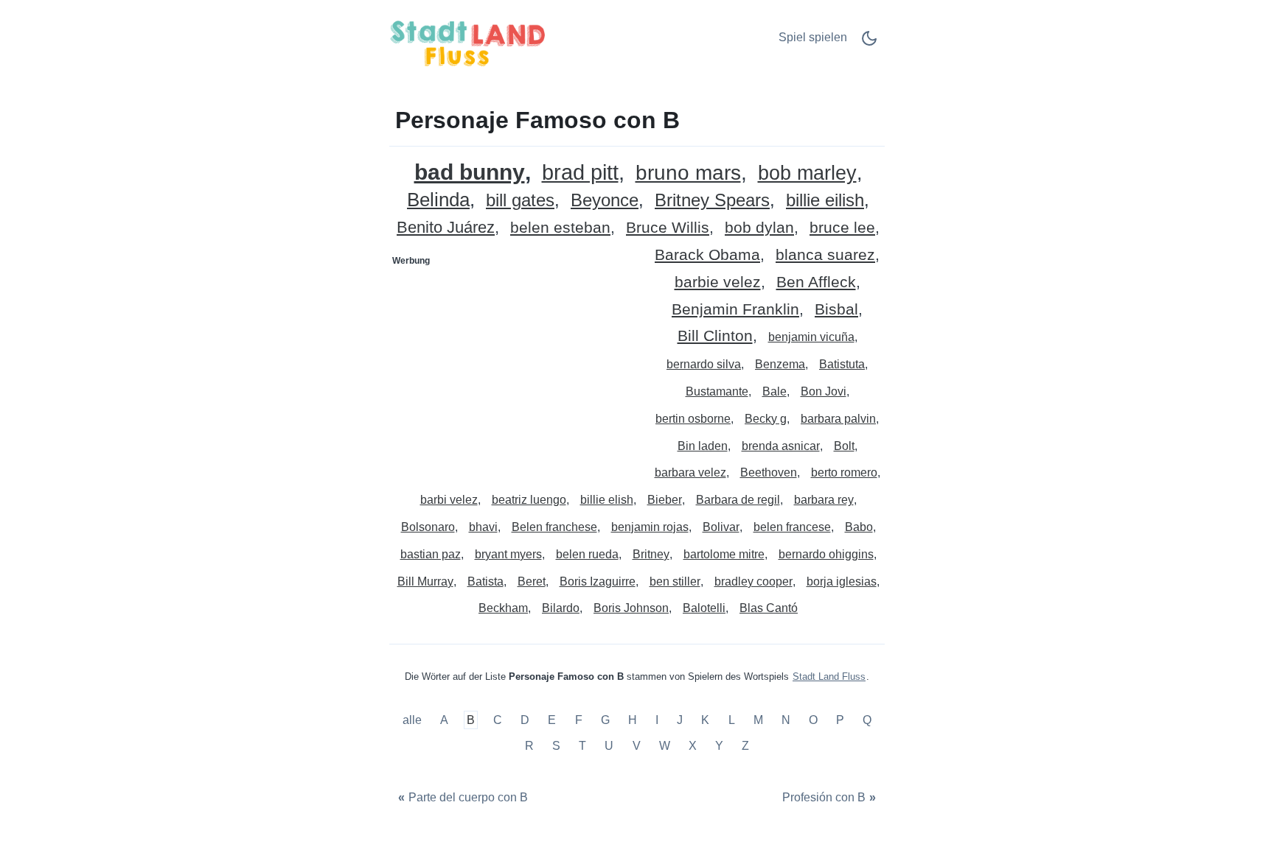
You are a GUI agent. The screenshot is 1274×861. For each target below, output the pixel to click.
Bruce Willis (667, 228)
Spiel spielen (813, 37)
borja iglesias (842, 581)
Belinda (438, 200)
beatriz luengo (529, 499)
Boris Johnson (631, 608)
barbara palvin (838, 418)
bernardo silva (703, 364)
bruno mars (688, 173)
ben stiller (675, 581)
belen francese (792, 527)
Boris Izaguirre (598, 581)
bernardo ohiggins (826, 554)
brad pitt (580, 172)
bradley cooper (753, 581)
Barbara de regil (738, 499)
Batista (485, 581)
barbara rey (824, 499)
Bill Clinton (715, 336)
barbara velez (690, 472)
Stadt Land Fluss (829, 676)
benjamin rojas (650, 527)
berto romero (844, 472)
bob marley (807, 173)
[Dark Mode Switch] (869, 43)
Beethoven (768, 472)
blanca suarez (825, 255)
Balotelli (704, 608)
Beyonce (604, 200)
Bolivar (721, 527)
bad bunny (469, 172)
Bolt (844, 446)
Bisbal (836, 309)
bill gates (520, 200)
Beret (532, 581)
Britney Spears (712, 200)
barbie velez (718, 282)
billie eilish (825, 200)
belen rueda (587, 554)
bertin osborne (693, 418)
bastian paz (430, 554)
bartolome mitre (724, 554)
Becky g (766, 418)
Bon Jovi (823, 391)
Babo (859, 527)
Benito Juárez (446, 228)
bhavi (483, 527)
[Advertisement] (514, 365)
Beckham (503, 608)
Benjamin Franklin (735, 309)
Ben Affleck (816, 282)
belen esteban (560, 228)
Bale (774, 391)
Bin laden (703, 446)
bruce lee (842, 228)
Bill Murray (425, 581)
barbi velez (449, 499)
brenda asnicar (781, 446)
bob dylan (759, 228)
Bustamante (717, 391)
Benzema (780, 364)
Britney (651, 554)
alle (414, 720)
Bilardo (560, 608)
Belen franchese (554, 527)
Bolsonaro (428, 527)
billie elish (606, 499)
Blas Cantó (768, 608)
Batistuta (842, 364)
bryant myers (508, 554)
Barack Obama (707, 255)
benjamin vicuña (811, 337)
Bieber (664, 499)
